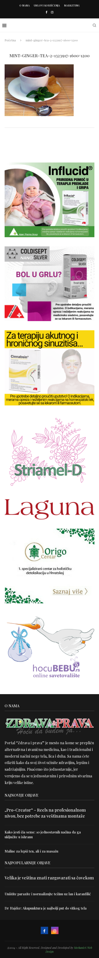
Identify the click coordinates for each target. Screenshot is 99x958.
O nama (24, 5)
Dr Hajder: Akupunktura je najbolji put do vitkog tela (46, 908)
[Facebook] (46, 12)
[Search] (94, 25)
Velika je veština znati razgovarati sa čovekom (49, 878)
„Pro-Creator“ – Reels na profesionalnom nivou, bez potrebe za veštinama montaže (45, 812)
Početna (10, 40)
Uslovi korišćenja (47, 5)
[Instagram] (52, 12)
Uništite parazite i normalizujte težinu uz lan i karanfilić (48, 894)
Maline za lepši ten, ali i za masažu (31, 851)
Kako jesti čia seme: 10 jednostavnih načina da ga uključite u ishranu (43, 834)
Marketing (72, 5)
